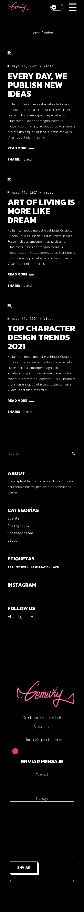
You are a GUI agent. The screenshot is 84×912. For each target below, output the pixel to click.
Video (48, 66)
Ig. (21, 616)
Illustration (40, 567)
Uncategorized (20, 533)
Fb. (11, 616)
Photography (19, 525)
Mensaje (42, 798)
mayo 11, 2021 (25, 66)
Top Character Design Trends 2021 (41, 337)
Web (56, 567)
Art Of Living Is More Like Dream (41, 211)
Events (14, 518)
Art (10, 567)
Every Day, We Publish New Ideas (37, 84)
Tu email (42, 774)
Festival (21, 567)
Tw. (31, 616)
